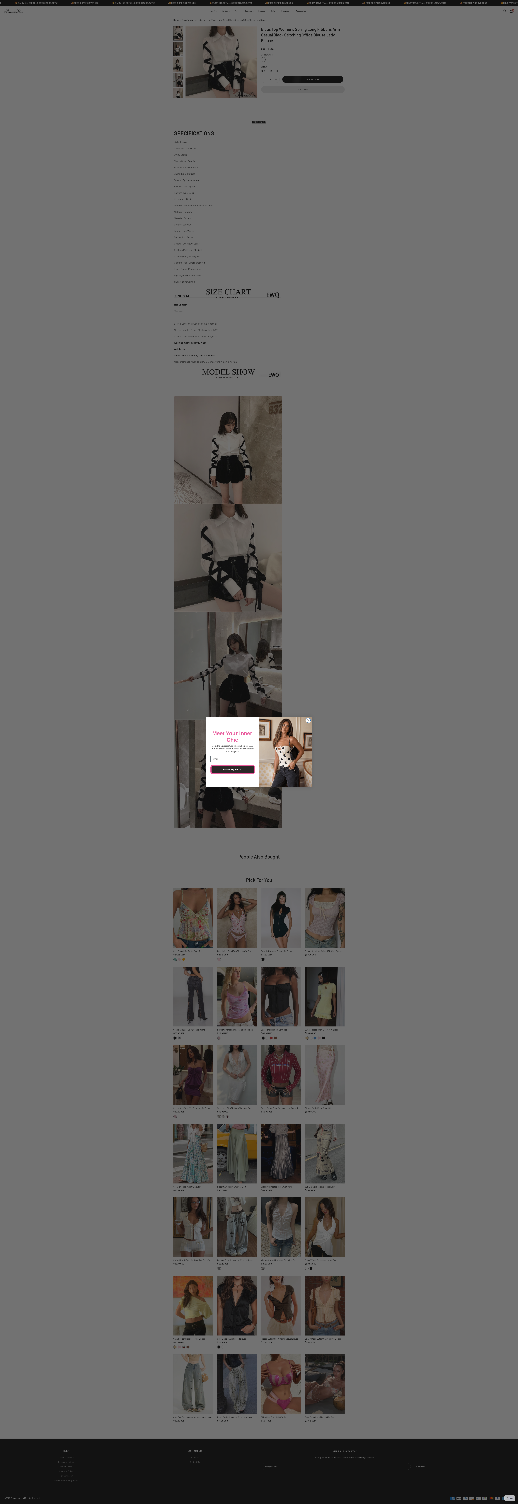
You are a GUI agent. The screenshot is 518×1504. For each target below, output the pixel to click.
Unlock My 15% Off (232, 769)
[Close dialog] (308, 720)
